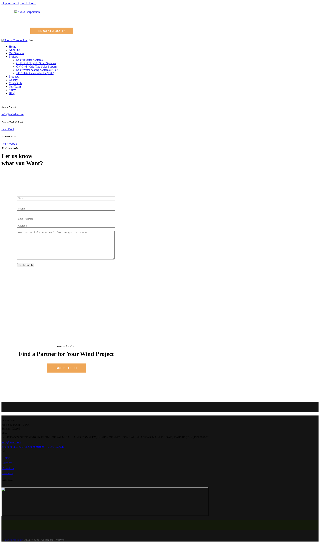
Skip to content (10, 3)
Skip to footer (28, 3)
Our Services (9, 143)
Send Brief (7, 129)
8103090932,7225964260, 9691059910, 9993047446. (33, 446)
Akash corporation (12, 539)
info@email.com (11, 442)
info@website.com (12, 114)
